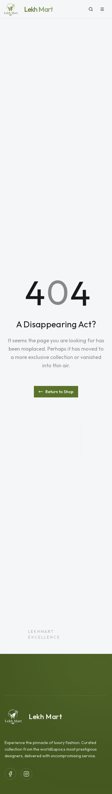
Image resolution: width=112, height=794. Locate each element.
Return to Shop (59, 391)
